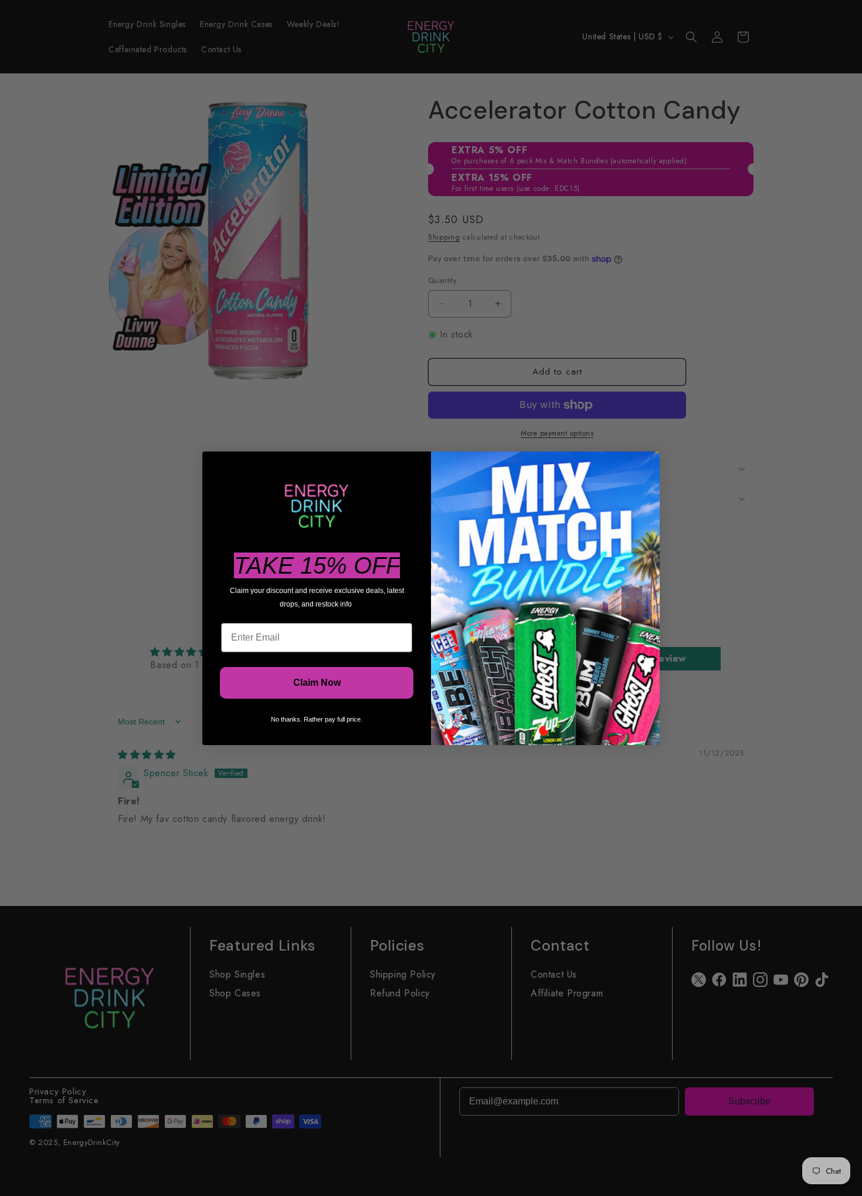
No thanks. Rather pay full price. (316, 719)
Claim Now (317, 683)
